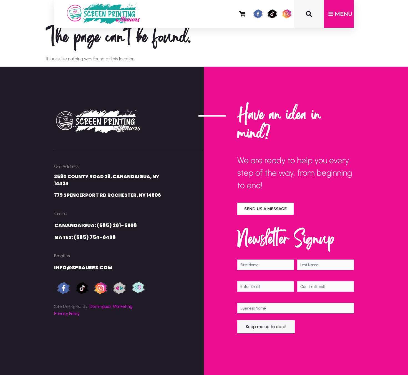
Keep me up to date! (266, 326)
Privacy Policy (67, 313)
